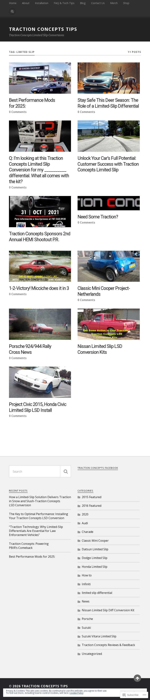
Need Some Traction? (98, 216)
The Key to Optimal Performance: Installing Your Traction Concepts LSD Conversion (38, 516)
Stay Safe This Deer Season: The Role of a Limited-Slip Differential (108, 103)
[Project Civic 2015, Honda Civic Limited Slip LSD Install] (40, 382)
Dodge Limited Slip (94, 558)
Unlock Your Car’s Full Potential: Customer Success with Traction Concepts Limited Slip (108, 164)
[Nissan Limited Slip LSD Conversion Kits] (109, 324)
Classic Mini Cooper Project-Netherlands (104, 291)
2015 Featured (91, 497)
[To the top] (137, 678)
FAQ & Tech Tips (64, 3)
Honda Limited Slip (94, 567)
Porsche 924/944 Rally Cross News (30, 349)
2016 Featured (91, 506)
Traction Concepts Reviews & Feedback (108, 645)
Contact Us (98, 3)
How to (87, 575)
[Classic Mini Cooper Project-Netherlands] (109, 266)
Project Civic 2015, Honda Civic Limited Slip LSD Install (37, 407)
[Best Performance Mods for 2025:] (40, 78)
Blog (83, 3)
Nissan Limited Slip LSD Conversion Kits (100, 349)
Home (12, 3)
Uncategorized (92, 654)
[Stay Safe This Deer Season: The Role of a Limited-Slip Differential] (109, 78)
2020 (85, 514)
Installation (41, 3)
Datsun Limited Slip (95, 549)
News (85, 601)
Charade (87, 532)
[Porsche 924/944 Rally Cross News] (40, 324)
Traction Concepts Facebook (98, 467)
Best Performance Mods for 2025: (32, 103)
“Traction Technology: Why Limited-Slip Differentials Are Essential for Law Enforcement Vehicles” (36, 531)
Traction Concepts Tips (43, 29)
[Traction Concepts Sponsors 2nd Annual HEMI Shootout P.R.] (40, 211)
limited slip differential (97, 593)
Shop (126, 3)
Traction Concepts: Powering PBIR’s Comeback (29, 546)
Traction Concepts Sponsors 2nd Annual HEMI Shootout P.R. (39, 236)
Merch (114, 3)
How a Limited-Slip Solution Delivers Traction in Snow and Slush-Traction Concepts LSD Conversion (40, 501)
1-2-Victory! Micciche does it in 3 (39, 288)
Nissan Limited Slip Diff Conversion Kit (108, 610)
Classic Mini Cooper (95, 541)
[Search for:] (40, 471)
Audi (85, 523)
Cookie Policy (76, 692)
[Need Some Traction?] (109, 203)
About (25, 3)
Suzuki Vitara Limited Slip (99, 636)
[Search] (12, 11)
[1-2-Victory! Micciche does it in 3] (40, 266)
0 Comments (18, 112)
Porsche (87, 619)
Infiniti (86, 584)
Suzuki (86, 628)
